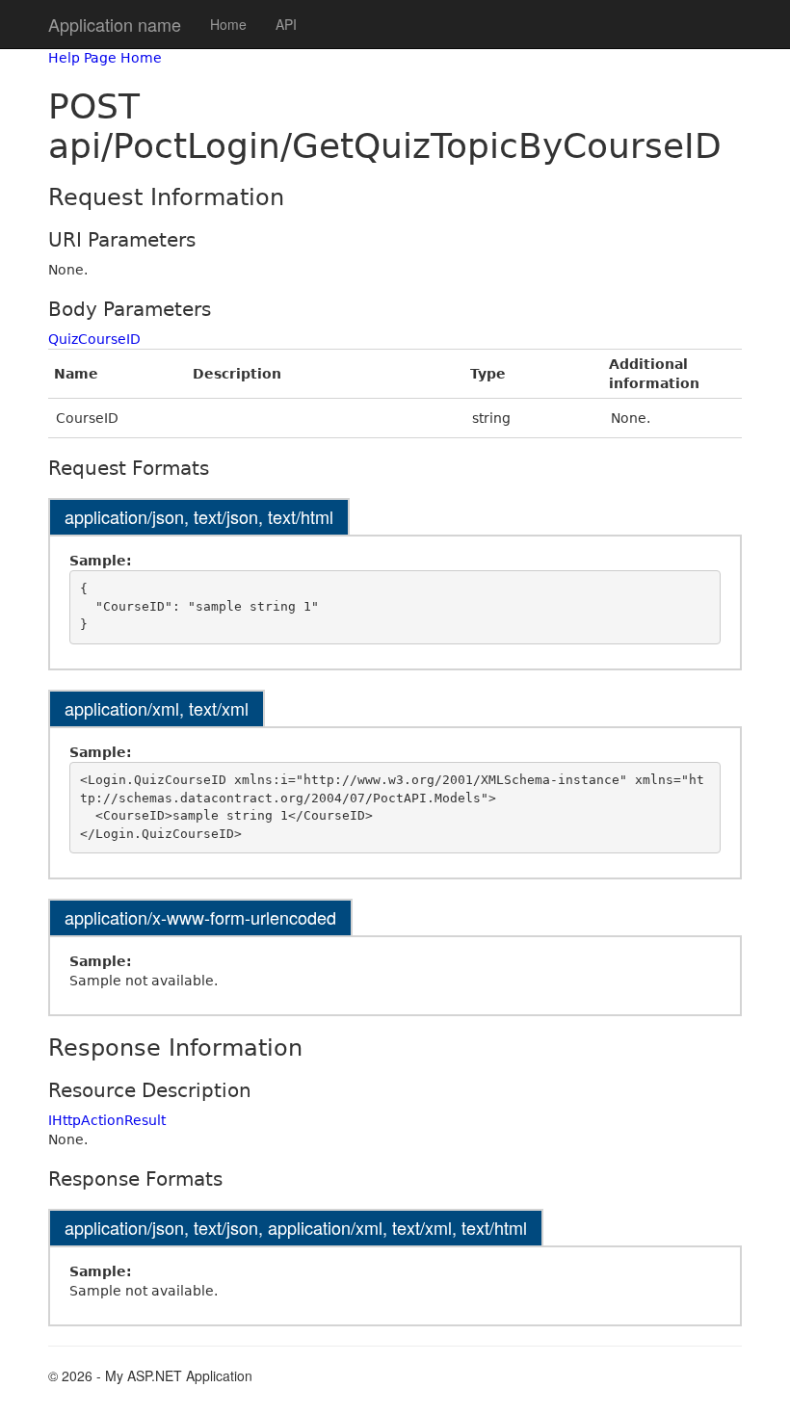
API (286, 24)
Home (228, 24)
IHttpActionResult (107, 1120)
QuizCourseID (94, 339)
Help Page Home (105, 57)
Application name (114, 24)
